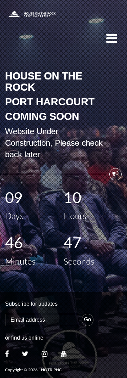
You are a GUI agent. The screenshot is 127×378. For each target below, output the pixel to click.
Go (87, 319)
